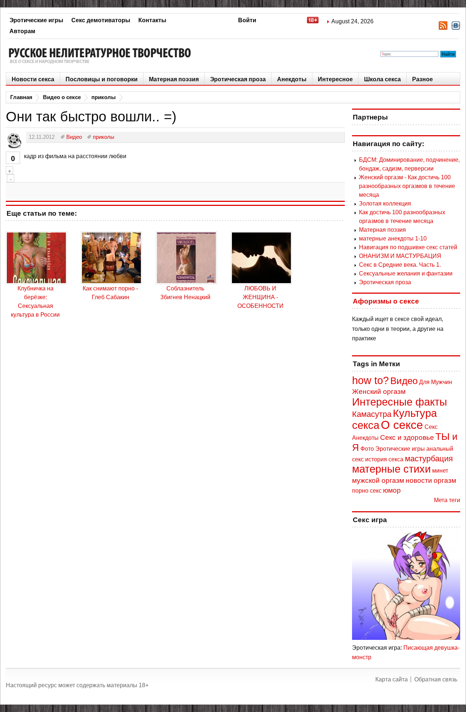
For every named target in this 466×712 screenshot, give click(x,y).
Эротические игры (36, 20)
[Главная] (102, 55)
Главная (21, 97)
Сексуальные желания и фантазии (406, 273)
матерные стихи (391, 469)
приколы (103, 97)
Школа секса (382, 79)
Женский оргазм (379, 391)
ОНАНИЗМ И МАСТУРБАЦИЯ (400, 256)
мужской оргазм (378, 480)
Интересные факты (399, 402)
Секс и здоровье (407, 437)
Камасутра (371, 414)
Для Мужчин (435, 382)
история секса (384, 459)
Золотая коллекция (385, 203)
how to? (370, 380)
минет (440, 471)
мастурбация (429, 458)
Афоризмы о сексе (386, 301)
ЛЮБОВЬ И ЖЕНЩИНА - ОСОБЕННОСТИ (260, 297)
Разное (422, 79)
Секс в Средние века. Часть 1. (400, 265)
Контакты (152, 20)
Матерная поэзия (174, 79)
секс (376, 491)
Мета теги (447, 500)
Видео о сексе (62, 97)
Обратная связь (435, 679)
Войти (247, 20)
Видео (404, 381)
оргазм (445, 480)
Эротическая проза (238, 79)
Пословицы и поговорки (102, 79)
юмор (392, 490)
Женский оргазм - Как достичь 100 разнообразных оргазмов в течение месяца (407, 186)
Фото (367, 449)
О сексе (402, 424)
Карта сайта (391, 679)
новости (419, 480)
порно (360, 491)
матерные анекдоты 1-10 (393, 238)
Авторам (22, 31)
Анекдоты (292, 79)
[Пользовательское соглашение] (316, 21)
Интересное (335, 79)
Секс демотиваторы (100, 20)
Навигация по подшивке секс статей (408, 247)
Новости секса (33, 79)
